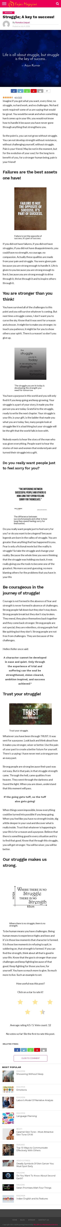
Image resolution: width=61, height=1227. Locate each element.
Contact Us (43, 1220)
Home (14, 1220)
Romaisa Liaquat (22, 22)
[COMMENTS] (47, 91)
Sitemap (31, 1220)
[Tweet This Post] (20, 91)
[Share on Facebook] (14, 91)
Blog (22, 1220)
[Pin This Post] (33, 91)
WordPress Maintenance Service (45, 1224)
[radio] (19, 1003)
